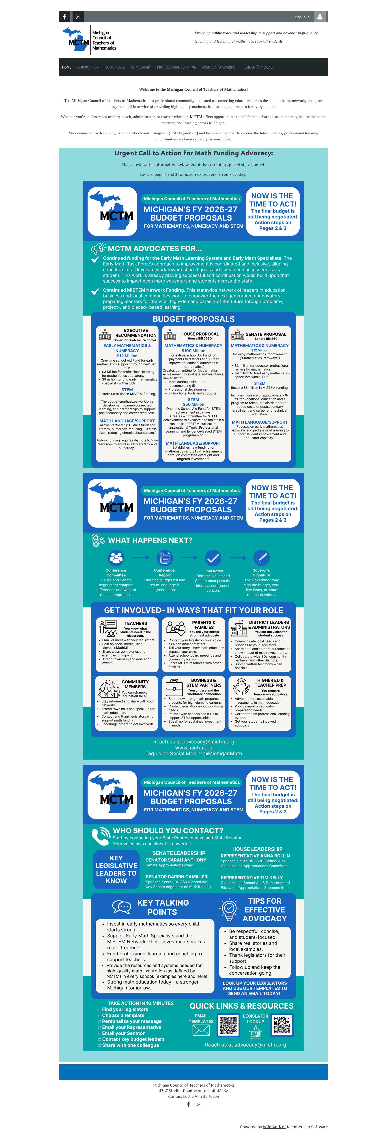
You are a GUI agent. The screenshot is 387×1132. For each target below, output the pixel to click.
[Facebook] (64, 16)
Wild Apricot (274, 1126)
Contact (175, 1096)
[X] (78, 16)
